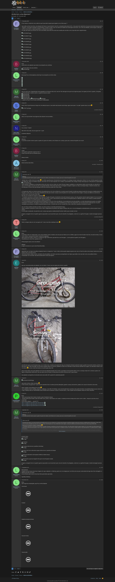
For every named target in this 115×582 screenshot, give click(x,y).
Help (97, 578)
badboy (16, 68)
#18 (102, 410)
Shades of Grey (16, 578)
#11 (102, 171)
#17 (102, 393)
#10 (102, 160)
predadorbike (16, 400)
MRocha (16, 96)
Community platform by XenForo (57, 580)
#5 (102, 103)
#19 (102, 467)
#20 (102, 479)
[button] (29, 7)
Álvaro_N (16, 167)
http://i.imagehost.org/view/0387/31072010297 (33, 404)
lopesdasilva (16, 79)
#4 (102, 89)
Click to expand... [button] (62, 431)
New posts (14, 9)
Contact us (93, 578)
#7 (102, 125)
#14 (102, 249)
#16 (102, 378)
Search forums (20, 9)
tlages (16, 227)
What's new (25, 7)
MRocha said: (25, 420)
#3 (102, 72)
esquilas (16, 267)
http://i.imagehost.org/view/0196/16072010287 (33, 402)
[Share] (100, 21)
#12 (102, 219)
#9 (102, 148)
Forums (19, 7)
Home (14, 7)
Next (18, 18)
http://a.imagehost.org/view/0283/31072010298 (33, 405)
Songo (16, 110)
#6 (102, 114)
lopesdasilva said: (25, 174)
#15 (102, 260)
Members (33, 7)
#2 (102, 61)
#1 (102, 21)
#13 (102, 231)
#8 (102, 136)
